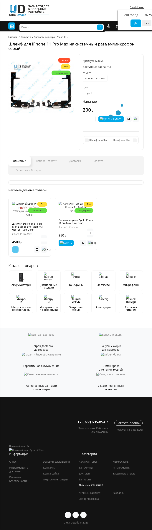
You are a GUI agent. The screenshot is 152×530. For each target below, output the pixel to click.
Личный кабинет (89, 493)
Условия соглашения (56, 461)
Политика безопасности (18, 479)
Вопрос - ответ (46, 161)
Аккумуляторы (21, 285)
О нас (12, 461)
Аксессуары (103, 307)
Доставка (75, 161)
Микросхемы (121, 461)
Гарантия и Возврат (28, 170)
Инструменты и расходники (48, 308)
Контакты (49, 467)
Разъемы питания (131, 308)
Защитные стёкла (76, 308)
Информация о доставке (18, 469)
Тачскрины (76, 285)
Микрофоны (131, 285)
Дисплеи (84, 473)
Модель (87, 72)
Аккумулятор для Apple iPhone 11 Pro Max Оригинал (76, 221)
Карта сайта (51, 473)
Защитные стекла (124, 473)
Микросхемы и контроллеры (21, 308)
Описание (19, 161)
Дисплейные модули (48, 286)
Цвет (85, 87)
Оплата (98, 161)
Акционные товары (55, 479)
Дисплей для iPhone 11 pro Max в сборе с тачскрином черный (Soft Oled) (27, 226)
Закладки (118, 493)
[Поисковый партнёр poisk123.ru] (76, 450)
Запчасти (103, 285)
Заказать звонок (128, 423)
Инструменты (121, 467)
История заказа (89, 498)
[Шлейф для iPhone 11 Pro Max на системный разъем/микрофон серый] (41, 87)
